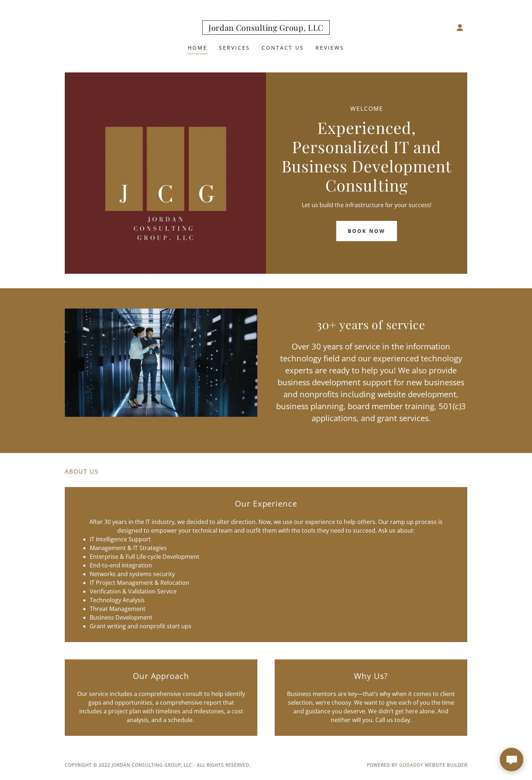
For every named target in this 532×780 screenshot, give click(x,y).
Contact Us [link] (283, 47)
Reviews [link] (330, 47)
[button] (460, 27)
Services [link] (234, 47)
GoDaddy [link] (411, 765)
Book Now (366, 230)
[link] (266, 29)
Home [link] (197, 47)
